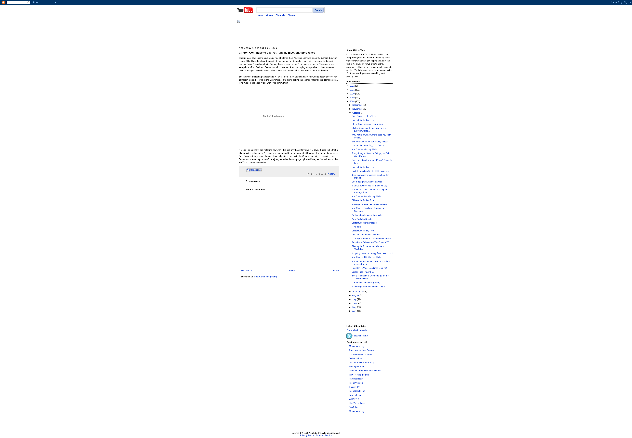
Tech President (356, 383)
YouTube (353, 407)
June (355, 303)
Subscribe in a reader (357, 330)
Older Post (337, 271)
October (356, 113)
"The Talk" (357, 227)
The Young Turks (357, 403)
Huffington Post (356, 366)
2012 (352, 86)
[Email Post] (336, 174)
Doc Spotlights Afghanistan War (367, 182)
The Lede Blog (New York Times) (365, 371)
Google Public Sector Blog (361, 363)
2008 (352, 101)
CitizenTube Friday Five (363, 272)
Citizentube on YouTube (360, 354)
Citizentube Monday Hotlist (364, 223)
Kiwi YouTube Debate (362, 219)
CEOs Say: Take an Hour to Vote (367, 124)
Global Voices (355, 358)
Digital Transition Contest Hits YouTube (370, 171)
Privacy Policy (307, 435)
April (354, 311)
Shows (291, 15)
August (356, 295)
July (354, 299)
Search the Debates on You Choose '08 (370, 242)
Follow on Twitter (360, 336)
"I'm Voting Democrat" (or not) (366, 283)
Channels (280, 15)
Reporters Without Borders (361, 350)
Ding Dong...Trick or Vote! (364, 116)
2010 (352, 94)
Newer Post (246, 271)
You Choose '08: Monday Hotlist (367, 196)
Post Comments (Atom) (265, 277)
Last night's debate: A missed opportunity (371, 239)
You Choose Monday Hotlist (365, 149)
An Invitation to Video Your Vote (367, 215)
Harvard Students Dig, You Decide (368, 145)
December (357, 105)
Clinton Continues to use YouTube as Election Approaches (277, 52)
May (354, 307)
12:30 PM (331, 174)
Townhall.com (355, 395)
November (357, 109)
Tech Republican (357, 391)
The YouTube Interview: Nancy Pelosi (370, 142)
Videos (269, 15)
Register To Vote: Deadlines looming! (369, 268)
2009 (352, 97)
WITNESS (354, 399)
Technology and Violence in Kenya (368, 287)
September (357, 291)
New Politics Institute (359, 375)
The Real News (356, 379)
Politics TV (354, 387)
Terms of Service (324, 435)
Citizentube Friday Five (363, 120)
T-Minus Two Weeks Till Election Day (369, 186)
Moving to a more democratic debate (369, 204)
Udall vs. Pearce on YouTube (366, 235)
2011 (352, 90)
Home (260, 15)
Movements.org (356, 346)
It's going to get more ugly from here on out (372, 253)
